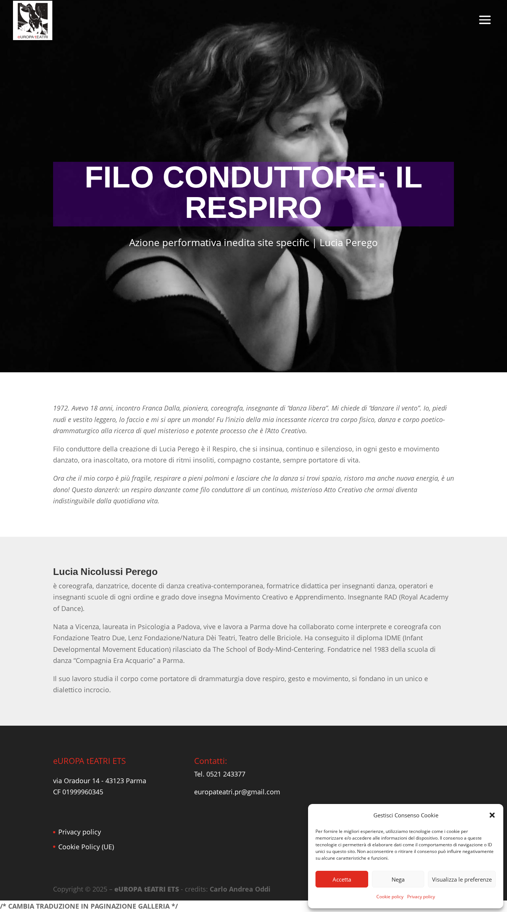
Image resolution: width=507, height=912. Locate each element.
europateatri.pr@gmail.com (237, 791)
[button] (492, 815)
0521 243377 (225, 773)
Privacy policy (421, 896)
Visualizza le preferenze (462, 879)
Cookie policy (389, 896)
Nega (398, 879)
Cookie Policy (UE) (86, 846)
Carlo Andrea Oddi (240, 889)
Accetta (342, 879)
